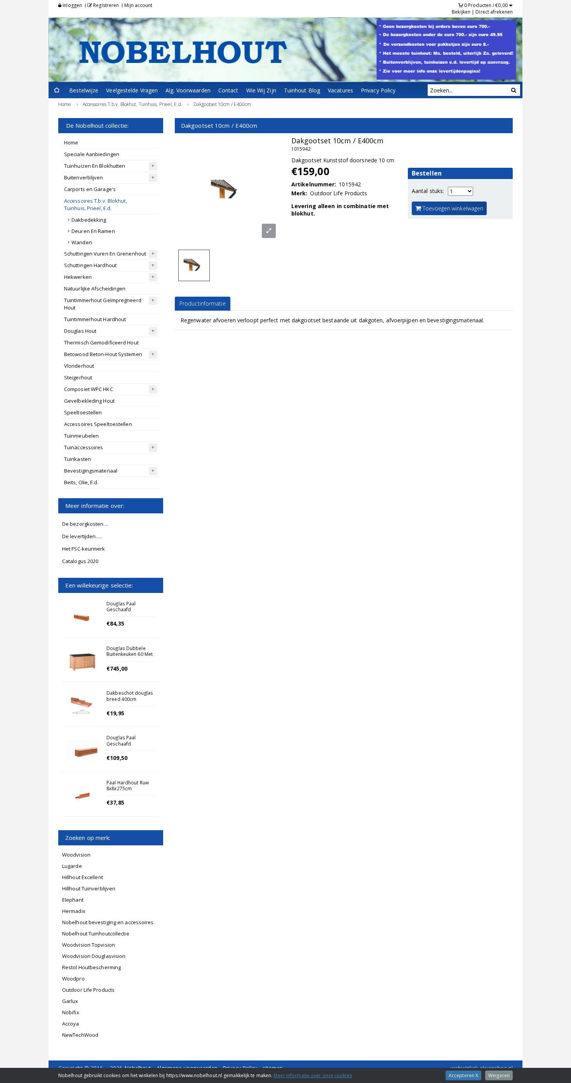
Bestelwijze (83, 90)
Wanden (81, 242)
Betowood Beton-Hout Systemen (103, 354)
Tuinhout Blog (302, 90)
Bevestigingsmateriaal (90, 470)
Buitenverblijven (83, 177)
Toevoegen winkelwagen (452, 208)
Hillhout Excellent (82, 877)
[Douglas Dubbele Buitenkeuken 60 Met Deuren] (82, 661)
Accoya (70, 1023)
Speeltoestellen (83, 412)
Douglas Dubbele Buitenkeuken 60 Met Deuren (129, 654)
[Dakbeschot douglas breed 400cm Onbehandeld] (82, 706)
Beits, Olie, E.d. (81, 482)
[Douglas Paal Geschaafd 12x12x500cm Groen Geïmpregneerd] (82, 751)
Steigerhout (78, 377)
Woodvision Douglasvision (93, 956)
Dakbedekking (88, 219)
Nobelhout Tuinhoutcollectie (95, 933)
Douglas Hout (80, 330)
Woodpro (73, 978)
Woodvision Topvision (88, 944)
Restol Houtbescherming (91, 967)
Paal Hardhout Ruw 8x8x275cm (127, 785)
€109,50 (116, 757)
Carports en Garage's (90, 189)
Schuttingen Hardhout (90, 265)
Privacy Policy (378, 90)
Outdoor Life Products (88, 989)
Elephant (73, 899)
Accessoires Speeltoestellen (98, 424)
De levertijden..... (82, 536)
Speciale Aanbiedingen (91, 154)
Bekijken (461, 12)
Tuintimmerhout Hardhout (95, 319)
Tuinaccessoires (83, 447)
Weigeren (499, 1075)
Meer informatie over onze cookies (312, 1075)
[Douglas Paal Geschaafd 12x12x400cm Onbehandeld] (82, 617)
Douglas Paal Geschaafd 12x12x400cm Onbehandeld (122, 612)
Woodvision (76, 854)
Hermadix (73, 910)
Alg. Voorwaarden (188, 90)
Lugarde (72, 865)
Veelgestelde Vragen (132, 90)
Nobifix (70, 1012)
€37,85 (115, 802)
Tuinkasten (77, 458)
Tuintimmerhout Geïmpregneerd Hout (102, 304)
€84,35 (115, 623)
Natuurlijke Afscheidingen (95, 288)
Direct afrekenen (494, 12)
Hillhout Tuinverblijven (88, 888)
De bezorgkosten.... (85, 523)
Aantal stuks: (428, 191)
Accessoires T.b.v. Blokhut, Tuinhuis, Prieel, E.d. (95, 204)
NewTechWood (80, 1034)
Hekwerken (78, 276)
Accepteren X (463, 1075)
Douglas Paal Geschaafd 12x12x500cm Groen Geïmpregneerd (129, 746)
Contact (228, 90)
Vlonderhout (79, 365)
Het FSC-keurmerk (83, 548)
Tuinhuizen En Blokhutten (94, 165)
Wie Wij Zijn (261, 90)
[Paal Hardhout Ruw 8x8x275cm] (82, 796)
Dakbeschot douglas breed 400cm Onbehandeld (129, 699)
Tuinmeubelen (81, 435)
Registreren (105, 5)
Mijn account (138, 5)
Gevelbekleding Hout (89, 400)
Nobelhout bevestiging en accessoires (108, 922)
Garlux (70, 1001)
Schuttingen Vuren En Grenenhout (105, 253)
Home (71, 142)
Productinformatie (202, 303)
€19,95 (115, 713)
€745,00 (116, 668)
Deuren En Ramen (93, 231)
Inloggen (71, 5)
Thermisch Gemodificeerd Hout (101, 342)
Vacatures (340, 90)
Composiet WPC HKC (88, 389)
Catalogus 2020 (80, 561)
